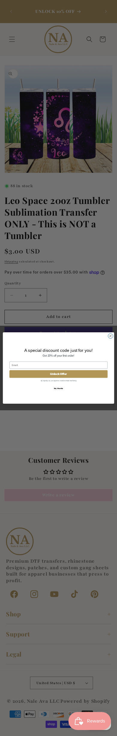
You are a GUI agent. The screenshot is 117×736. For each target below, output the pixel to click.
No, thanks (58, 388)
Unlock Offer (58, 374)
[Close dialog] (110, 336)
